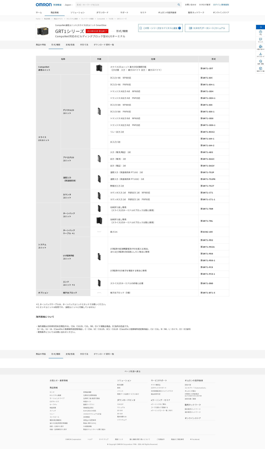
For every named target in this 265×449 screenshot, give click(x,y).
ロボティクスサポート (159, 388)
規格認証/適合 (88, 407)
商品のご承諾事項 (177, 439)
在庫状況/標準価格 (90, 395)
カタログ (120, 404)
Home (38, 19)
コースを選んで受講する (159, 407)
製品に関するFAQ (89, 423)
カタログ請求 (204, 4)
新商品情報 (87, 392)
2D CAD (120, 410)
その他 (111, 19)
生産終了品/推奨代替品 (91, 398)
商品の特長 (41, 44)
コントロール (54, 417)
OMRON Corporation (73, 439)
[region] (132, 176)
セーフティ (53, 404)
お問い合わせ (190, 4)
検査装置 (53, 407)
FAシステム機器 (72, 19)
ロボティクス (54, 401)
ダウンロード (102, 12)
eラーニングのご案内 (158, 404)
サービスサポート (159, 380)
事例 (118, 388)
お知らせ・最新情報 (59, 380)
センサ (52, 392)
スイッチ (53, 411)
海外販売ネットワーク (193, 412)
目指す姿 (188, 385)
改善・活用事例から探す (58, 429)
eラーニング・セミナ (160, 400)
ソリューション (78, 12)
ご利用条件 (161, 439)
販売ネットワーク (196, 12)
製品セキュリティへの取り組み (94, 429)
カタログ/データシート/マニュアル (209, 28)
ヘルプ (90, 439)
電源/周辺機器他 (55, 420)
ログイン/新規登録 (221, 4)
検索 (179, 4)
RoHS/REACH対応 (89, 411)
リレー (52, 414)
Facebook (195, 439)
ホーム (39, 12)
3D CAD (120, 413)
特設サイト (87, 401)
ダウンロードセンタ (126, 400)
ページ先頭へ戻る (132, 371)
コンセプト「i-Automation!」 (196, 388)
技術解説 (86, 417)
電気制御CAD (122, 416)
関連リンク (119, 439)
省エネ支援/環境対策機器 (59, 423)
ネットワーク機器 (87, 19)
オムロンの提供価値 (167, 12)
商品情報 (55, 12)
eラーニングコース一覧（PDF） (162, 410)
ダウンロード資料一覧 (104, 44)
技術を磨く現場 (190, 399)
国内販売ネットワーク (193, 409)
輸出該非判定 (155, 394)
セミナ (143, 12)
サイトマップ (103, 439)
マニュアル (121, 407)
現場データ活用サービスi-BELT (128, 394)
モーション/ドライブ (57, 398)
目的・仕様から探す (57, 426)
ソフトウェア (122, 420)
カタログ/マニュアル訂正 (92, 414)
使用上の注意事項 (89, 420)
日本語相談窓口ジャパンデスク (162, 391)
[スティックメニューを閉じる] (260, 27)
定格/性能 (70, 44)
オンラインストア (221, 12)
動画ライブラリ (88, 404)
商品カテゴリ (58, 19)
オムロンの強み (190, 391)
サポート (124, 12)
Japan (68, 5)
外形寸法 (84, 44)
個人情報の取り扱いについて (140, 439)
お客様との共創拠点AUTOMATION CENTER (193, 395)
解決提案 (120, 385)
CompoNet (101, 19)
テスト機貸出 (155, 385)
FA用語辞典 (87, 426)
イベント (120, 391)
